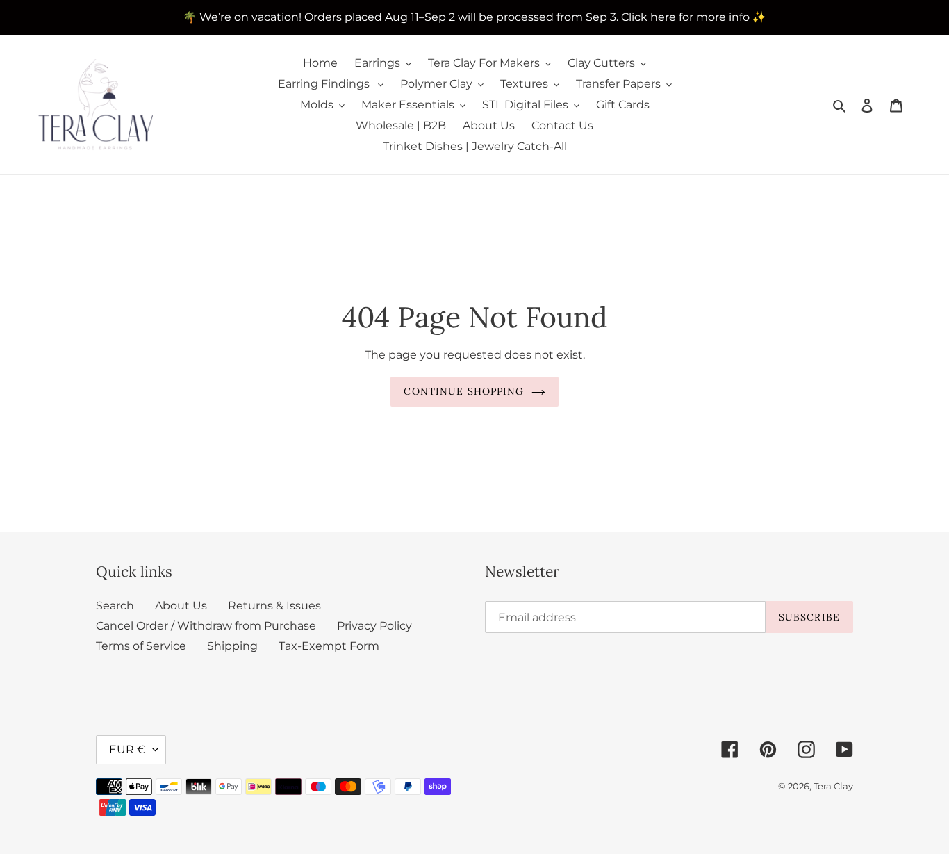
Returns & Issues (274, 605)
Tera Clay (833, 785)
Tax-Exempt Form (329, 645)
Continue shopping (464, 391)
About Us (181, 605)
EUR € (127, 749)
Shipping (232, 645)
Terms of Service (141, 645)
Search (115, 605)
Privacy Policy (374, 625)
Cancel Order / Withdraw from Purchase (206, 625)
